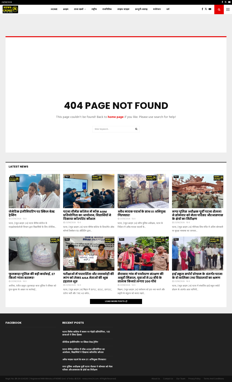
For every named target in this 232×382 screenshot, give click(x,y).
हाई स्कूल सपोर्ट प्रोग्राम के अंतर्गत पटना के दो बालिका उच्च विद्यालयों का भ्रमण (197, 276)
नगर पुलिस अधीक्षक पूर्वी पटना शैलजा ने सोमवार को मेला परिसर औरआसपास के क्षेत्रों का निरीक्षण (197, 215)
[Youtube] (211, 9)
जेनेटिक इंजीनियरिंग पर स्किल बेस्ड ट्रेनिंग (32, 213)
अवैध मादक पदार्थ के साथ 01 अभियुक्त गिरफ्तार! (142, 213)
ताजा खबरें (78, 9)
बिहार (13, 177)
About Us (156, 379)
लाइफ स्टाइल (123, 9)
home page (116, 117)
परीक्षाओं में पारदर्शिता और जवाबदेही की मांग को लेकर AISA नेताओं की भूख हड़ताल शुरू (88, 277)
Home (54, 9)
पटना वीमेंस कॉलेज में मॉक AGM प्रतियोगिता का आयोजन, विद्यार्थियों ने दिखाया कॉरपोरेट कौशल (87, 215)
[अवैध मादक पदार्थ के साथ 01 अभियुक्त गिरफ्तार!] (143, 191)
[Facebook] (203, 9)
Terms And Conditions (214, 379)
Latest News (18, 166)
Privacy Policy (194, 379)
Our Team (180, 379)
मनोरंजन (157, 9)
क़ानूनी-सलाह (141, 9)
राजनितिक (107, 9)
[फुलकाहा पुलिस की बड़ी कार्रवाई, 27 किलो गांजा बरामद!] (34, 254)
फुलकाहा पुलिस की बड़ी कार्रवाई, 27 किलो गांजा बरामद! (32, 276)
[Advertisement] (116, 73)
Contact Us (168, 379)
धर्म (167, 9)
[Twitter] (207, 9)
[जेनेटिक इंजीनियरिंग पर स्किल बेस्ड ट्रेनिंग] (34, 191)
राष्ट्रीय (94, 9)
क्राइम (65, 9)
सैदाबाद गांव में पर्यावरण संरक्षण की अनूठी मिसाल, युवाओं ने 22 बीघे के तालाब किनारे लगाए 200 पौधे (141, 277)
